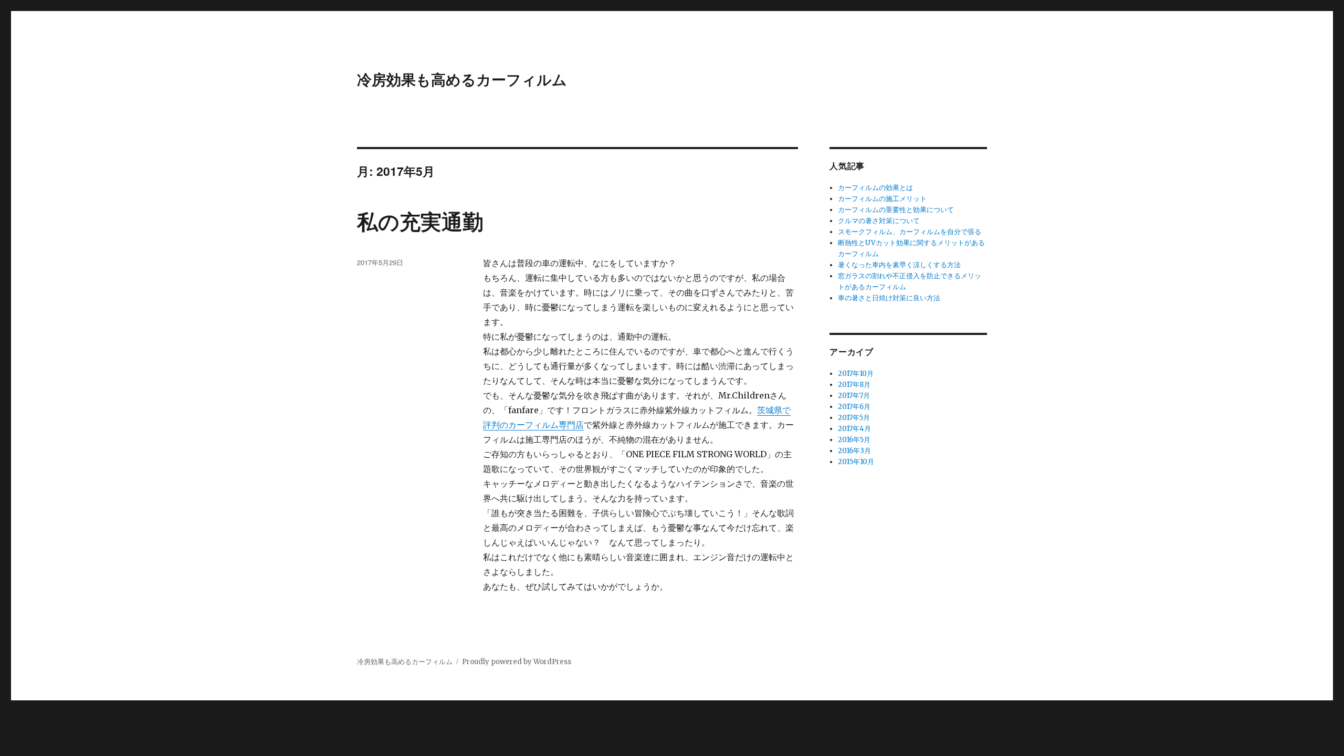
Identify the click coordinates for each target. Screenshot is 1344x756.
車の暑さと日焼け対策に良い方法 (889, 297)
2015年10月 (856, 461)
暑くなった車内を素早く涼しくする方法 (899, 264)
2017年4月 (854, 428)
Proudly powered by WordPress (516, 661)
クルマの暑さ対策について (879, 220)
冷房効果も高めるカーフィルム (462, 79)
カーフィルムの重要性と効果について (896, 209)
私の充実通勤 (420, 221)
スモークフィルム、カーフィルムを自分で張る (909, 231)
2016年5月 (854, 439)
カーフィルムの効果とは (875, 187)
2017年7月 (854, 395)
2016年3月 (854, 450)
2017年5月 (854, 417)
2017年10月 (856, 373)
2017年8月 (854, 384)
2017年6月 (854, 406)
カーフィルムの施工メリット (882, 198)
